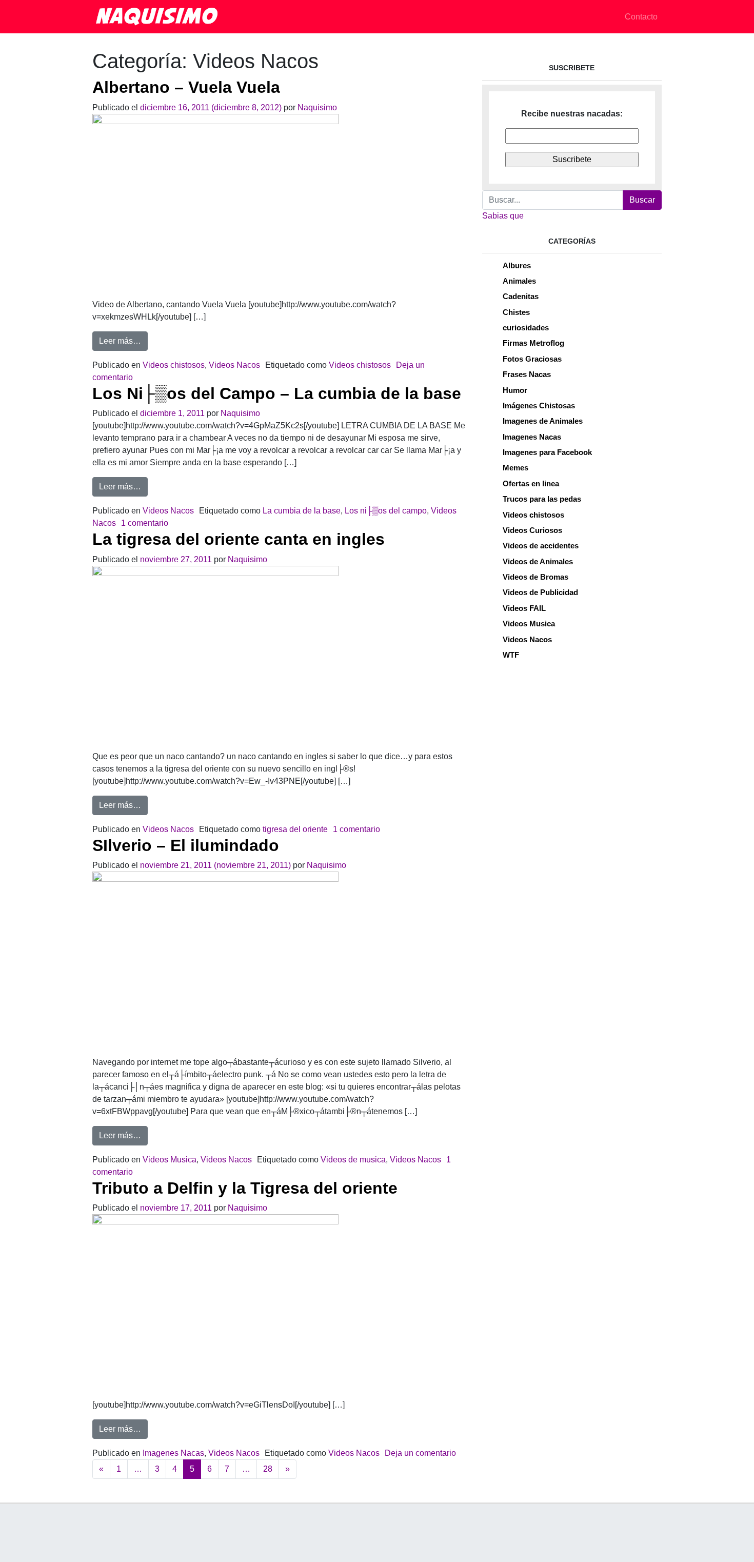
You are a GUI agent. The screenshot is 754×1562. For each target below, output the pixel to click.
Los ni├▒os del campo (386, 510)
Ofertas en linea (531, 483)
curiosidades (526, 327)
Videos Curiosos (532, 530)
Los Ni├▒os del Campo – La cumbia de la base (276, 393)
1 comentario (144, 523)
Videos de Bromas (535, 576)
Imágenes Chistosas (539, 405)
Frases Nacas (527, 374)
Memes (515, 467)
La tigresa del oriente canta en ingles (238, 539)
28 (267, 1469)
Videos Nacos (234, 365)
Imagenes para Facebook (547, 452)
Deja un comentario (420, 1453)
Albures (517, 265)
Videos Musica (169, 1159)
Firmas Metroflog (533, 343)
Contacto (641, 16)
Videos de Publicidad (540, 592)
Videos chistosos (174, 365)
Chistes (516, 312)
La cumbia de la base (302, 510)
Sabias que (503, 215)
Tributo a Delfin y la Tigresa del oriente (245, 1188)
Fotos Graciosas (532, 358)
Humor (515, 390)
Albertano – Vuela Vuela (186, 87)
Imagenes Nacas (173, 1453)
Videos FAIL (524, 608)
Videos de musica (353, 1159)
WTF (511, 654)
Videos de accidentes (541, 545)
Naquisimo (317, 107)
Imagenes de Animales (543, 421)
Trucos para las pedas (542, 499)
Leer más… (123, 340)
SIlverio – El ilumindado (185, 845)
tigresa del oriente (295, 829)
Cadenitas (521, 296)
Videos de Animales (538, 561)
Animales (519, 280)
